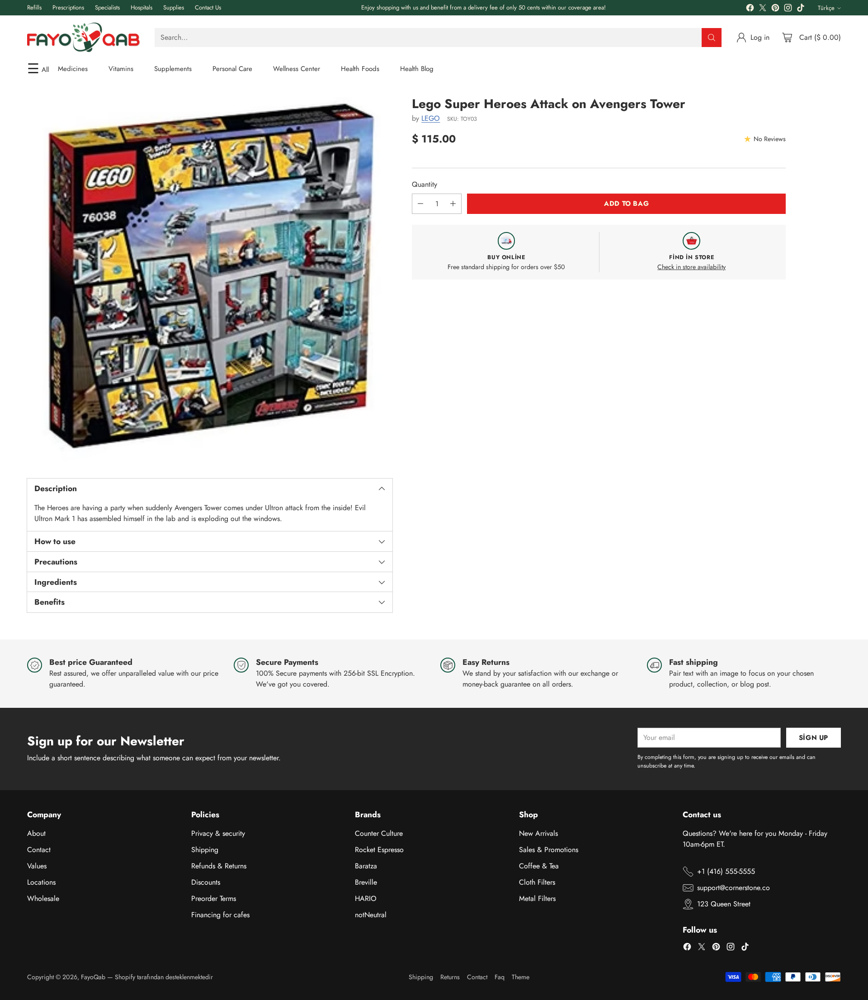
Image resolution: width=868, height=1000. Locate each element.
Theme (520, 976)
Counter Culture (379, 833)
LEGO (430, 118)
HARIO (366, 898)
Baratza (366, 866)
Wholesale (43, 898)
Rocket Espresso (379, 849)
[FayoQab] (83, 37)
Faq (500, 976)
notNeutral (371, 915)
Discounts (205, 882)
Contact (39, 849)
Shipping (204, 849)
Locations (41, 882)
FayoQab (93, 976)
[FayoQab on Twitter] (762, 9)
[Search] (712, 37)
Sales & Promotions (548, 849)
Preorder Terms (213, 898)
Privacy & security (218, 833)
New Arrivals (538, 833)
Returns (450, 976)
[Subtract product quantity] (420, 203)
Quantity (424, 184)
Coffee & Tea (539, 866)
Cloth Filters (537, 882)
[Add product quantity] (453, 203)
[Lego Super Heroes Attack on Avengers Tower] (209, 279)
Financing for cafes (220, 915)
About (36, 833)
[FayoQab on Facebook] (750, 9)
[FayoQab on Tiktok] (800, 9)
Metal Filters (537, 898)
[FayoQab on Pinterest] (775, 9)
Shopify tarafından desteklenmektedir (164, 976)
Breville (366, 882)
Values (37, 866)
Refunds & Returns (218, 866)
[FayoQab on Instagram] (788, 9)
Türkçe (826, 8)
